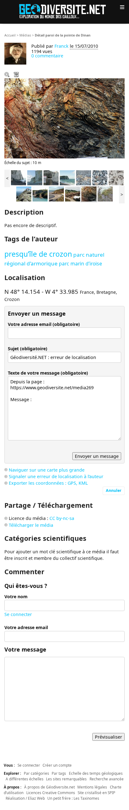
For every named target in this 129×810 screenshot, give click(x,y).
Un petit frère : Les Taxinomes (73, 798)
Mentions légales (92, 786)
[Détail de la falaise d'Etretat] (116, 177)
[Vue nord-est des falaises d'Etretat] (35, 177)
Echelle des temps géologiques (96, 773)
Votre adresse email (26, 627)
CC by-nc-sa (61, 518)
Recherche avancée (107, 778)
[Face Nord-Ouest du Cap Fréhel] (40, 193)
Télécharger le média (17, 75)
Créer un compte (57, 765)
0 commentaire (47, 56)
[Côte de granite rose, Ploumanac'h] (72, 193)
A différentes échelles (25, 778)
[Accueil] (64, 10)
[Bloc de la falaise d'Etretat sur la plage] (83, 177)
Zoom (7, 75)
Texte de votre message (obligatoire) (48, 373)
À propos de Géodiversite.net (49, 786)
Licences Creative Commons (50, 792)
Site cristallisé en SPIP (96, 792)
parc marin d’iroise (80, 263)
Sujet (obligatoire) (27, 349)
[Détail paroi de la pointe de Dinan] (89, 193)
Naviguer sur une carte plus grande (47, 470)
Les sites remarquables (66, 778)
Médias (25, 35)
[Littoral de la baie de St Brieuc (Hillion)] (56, 193)
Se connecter (18, 614)
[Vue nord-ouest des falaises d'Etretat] (18, 177)
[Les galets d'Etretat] (100, 177)
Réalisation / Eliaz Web (25, 798)
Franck (61, 46)
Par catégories (36, 773)
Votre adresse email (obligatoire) (44, 324)
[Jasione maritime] (105, 193)
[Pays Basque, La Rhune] (24, 193)
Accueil (10, 35)
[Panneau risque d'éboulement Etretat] (51, 177)
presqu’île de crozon (38, 254)
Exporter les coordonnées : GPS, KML (48, 483)
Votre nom (16, 596)
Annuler (113, 490)
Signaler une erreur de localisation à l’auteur (56, 476)
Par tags (59, 773)
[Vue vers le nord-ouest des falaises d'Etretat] (67, 177)
